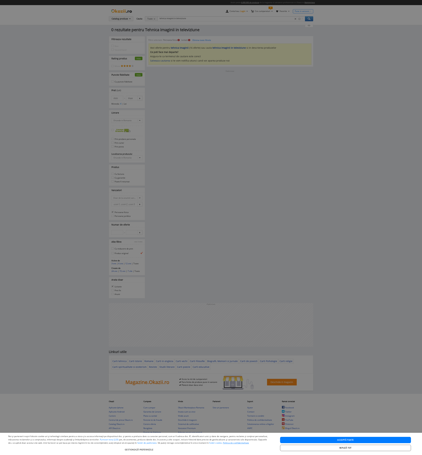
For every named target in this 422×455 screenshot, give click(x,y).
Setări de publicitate (147, 442)
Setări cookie (215, 442)
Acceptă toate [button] (345, 440)
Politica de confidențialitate (236, 442)
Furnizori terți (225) (109, 439)
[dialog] (211, 444)
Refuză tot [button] (345, 447)
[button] (139, 448)
